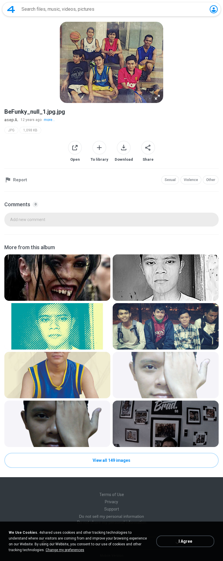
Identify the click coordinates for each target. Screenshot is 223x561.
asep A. (11, 119)
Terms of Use (111, 494)
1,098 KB (30, 130)
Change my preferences (65, 550)
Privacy (111, 502)
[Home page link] (11, 9)
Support (111, 509)
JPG (11, 130)
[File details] (57, 277)
